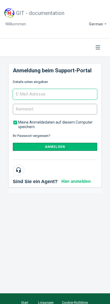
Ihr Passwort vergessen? (31, 136)
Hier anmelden (76, 181)
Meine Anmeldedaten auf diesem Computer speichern (55, 124)
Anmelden (55, 147)
